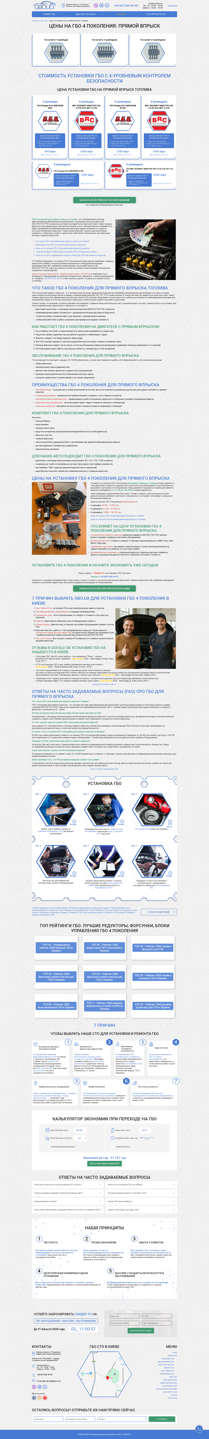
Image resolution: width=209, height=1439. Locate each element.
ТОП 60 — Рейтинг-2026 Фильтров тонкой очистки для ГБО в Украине (104, 976)
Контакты (172, 1398)
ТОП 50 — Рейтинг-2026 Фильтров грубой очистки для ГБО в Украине (56, 976)
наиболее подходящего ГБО (50, 831)
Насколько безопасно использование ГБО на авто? (58, 1184)
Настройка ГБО (167, 1371)
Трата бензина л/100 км (60, 1138)
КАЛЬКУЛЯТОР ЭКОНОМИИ (166, 1389)
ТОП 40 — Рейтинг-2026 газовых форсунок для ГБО (152, 948)
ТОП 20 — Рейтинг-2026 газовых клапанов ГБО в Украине (152, 977)
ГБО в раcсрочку (170, 1380)
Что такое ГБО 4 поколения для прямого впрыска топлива (62, 241)
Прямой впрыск (123, 1147)
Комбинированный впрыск (63, 1147)
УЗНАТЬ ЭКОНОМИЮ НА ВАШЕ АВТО (104, 1164)
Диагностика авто (86, 14)
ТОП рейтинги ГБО (156, 14)
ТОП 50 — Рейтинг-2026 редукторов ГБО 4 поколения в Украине (104, 947)
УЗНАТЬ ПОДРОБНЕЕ (159, 912)
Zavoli (44, 1068)
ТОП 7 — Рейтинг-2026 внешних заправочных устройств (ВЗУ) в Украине (104, 1006)
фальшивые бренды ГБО (44, 1057)
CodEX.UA (127, 1434)
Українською (172, 6)
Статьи (174, 1395)
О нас (174, 1353)
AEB (50, 1068)
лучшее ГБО (52, 1061)
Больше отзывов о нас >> (104, 684)
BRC (38, 1068)
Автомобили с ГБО (133, 1064)
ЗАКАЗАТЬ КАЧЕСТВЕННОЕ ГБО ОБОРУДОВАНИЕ (104, 200)
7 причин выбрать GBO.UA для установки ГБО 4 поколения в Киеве (66, 252)
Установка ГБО (142, 829)
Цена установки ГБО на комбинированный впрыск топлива (118, 519)
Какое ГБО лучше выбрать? (120, 1201)
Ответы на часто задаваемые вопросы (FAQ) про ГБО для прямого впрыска (70, 255)
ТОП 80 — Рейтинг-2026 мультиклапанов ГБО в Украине (56, 1006)
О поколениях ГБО (110, 769)
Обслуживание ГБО (166, 1362)
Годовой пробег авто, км (126, 1138)
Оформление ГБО (167, 1374)
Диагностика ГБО (166, 1365)
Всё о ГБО (95, 769)
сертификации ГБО (103, 888)
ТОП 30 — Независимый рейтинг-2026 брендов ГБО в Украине (56, 947)
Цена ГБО (121, 14)
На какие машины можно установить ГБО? (127, 1193)
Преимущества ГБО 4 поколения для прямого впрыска (61, 245)
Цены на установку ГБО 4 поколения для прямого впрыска (63, 248)
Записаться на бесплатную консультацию (104, 588)
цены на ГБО (39, 1070)
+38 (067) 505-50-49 (53, 278)
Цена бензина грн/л (59, 1130)
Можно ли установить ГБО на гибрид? (125, 1184)
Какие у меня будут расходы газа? (123, 1210)
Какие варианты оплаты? (45, 1201)
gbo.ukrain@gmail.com (52, 1381)
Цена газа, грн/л (122, 1130)
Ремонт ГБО (169, 1368)
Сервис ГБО (49, 14)
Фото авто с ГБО (170, 1392)
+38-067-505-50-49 (126, 5)
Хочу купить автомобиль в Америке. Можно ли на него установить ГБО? (67, 1210)
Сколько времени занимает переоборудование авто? (58, 1193)
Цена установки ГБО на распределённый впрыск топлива (117, 516)
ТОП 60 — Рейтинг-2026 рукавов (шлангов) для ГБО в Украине (153, 1006)
